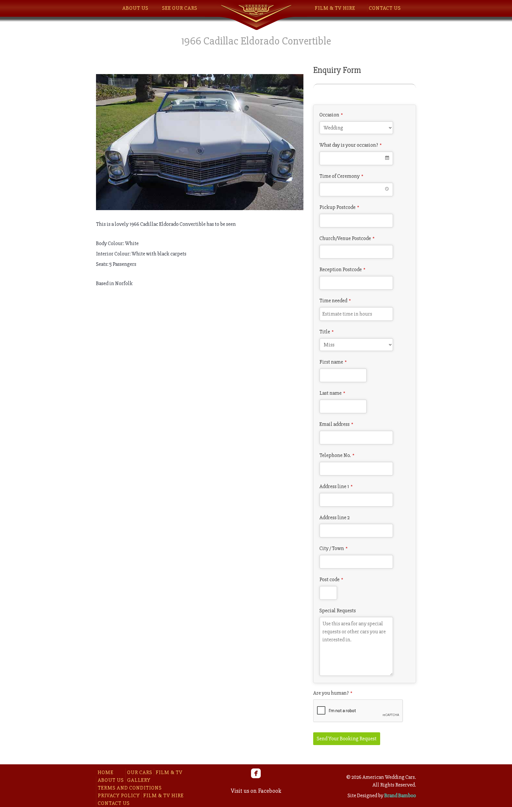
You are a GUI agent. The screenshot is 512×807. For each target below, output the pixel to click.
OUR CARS (139, 772)
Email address (336, 424)
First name (333, 362)
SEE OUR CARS (179, 8)
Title (326, 331)
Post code (331, 579)
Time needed (335, 300)
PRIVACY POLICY (119, 795)
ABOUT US (135, 8)
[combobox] (356, 158)
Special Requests (337, 610)
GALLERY (139, 780)
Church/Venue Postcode (347, 238)
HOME (105, 772)
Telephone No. (336, 455)
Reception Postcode (342, 269)
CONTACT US (385, 8)
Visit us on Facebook (256, 791)
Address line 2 (334, 517)
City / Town (333, 548)
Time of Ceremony (341, 176)
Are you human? (332, 693)
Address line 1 (336, 486)
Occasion (331, 114)
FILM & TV (169, 772)
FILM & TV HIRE (335, 8)
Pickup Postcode (339, 207)
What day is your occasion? (350, 145)
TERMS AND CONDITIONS (130, 787)
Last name (332, 393)
